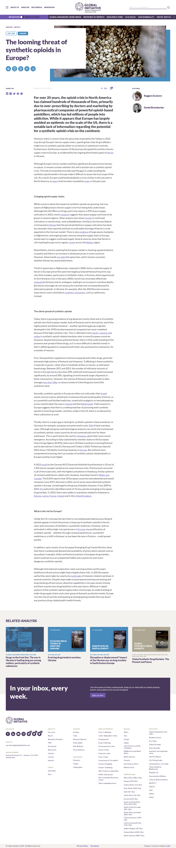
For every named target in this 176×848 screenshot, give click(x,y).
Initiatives (14, 17)
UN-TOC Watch (155, 757)
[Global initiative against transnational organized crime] (88, 7)
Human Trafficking (105, 767)
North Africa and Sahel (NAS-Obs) (132, 813)
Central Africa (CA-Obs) (133, 785)
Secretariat (52, 746)
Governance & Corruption (108, 760)
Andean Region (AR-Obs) (133, 828)
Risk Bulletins (78, 746)
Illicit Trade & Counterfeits (108, 771)
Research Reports (80, 739)
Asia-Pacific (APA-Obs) (132, 788)
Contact (51, 753)
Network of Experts (94, 17)
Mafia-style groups (105, 774)
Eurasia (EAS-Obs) (131, 799)
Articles (76, 732)
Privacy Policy (82, 846)
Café (168, 846)
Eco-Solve (130, 17)
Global (126, 743)
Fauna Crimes (103, 750)
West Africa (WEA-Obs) (133, 778)
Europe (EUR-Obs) (131, 781)
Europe (126, 739)
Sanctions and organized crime (158, 752)
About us (14, 7)
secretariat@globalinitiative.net (18, 745)
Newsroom (49, 7)
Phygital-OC (153, 773)
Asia (125, 736)
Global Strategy (155, 744)
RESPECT (152, 783)
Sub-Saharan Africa (131, 764)
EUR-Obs (11, 33)
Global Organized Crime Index (65, 17)
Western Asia (129, 767)
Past (49, 774)
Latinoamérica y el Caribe (159, 764)
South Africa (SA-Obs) (132, 795)
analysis (9, 27)
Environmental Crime (106, 746)
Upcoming (52, 771)
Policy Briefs (78, 743)
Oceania (127, 760)
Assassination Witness (157, 776)
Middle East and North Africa (132, 752)
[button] (7, 7)
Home (151, 797)
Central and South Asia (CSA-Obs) (132, 824)
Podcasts (76, 760)
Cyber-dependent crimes (107, 736)
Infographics (77, 767)
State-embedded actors (107, 783)
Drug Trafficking (104, 743)
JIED (151, 790)
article (17, 27)
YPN (49, 743)
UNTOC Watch (164, 17)
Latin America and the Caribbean (132, 747)
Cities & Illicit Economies (158, 780)
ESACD (152, 787)
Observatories (32, 17)
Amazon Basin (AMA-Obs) (134, 832)
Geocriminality (146, 17)
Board (50, 736)
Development (103, 739)
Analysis (25, 7)
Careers (51, 757)
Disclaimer (95, 846)
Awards (51, 760)
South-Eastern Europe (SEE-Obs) (132, 808)
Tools (75, 736)
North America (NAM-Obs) (134, 836)
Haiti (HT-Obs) (129, 792)
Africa (126, 732)
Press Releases (79, 750)
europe (23, 33)
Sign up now (97, 695)
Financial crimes (104, 753)
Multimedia (36, 7)
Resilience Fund (115, 17)
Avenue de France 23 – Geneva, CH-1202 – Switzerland (22, 756)
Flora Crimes (103, 757)
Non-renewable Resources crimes (108, 779)
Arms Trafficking (104, 732)
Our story (51, 732)
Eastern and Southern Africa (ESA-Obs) (132, 803)
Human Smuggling (105, 764)
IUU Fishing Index (155, 760)
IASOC (151, 794)
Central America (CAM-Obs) (133, 819)
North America (129, 757)
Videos (75, 764)
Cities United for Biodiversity (155, 768)
